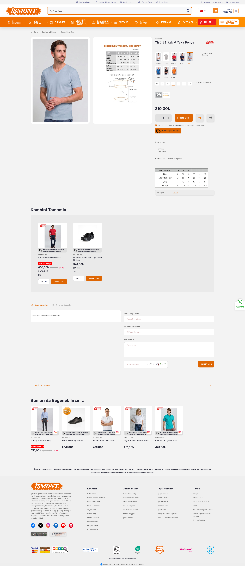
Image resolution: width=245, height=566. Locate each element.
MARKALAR (166, 22)
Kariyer (220, 2)
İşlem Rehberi (128, 518)
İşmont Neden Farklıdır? (96, 498)
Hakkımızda (207, 2)
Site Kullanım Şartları (130, 510)
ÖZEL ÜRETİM (143, 22)
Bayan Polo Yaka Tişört (104, 440)
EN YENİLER (188, 22)
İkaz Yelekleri (163, 506)
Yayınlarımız (91, 510)
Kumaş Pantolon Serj (41, 440)
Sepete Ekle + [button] (184, 118)
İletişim (195, 494)
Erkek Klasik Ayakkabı (72, 440)
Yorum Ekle (206, 364)
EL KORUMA (60, 22)
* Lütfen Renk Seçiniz (207, 54)
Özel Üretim (164, 2)
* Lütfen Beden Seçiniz (202, 82)
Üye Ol (229, 9)
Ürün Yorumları (41, 305)
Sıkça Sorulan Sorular (201, 502)
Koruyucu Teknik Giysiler (167, 514)
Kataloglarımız (128, 2)
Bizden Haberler (93, 506)
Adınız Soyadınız (131, 313)
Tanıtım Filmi (40, 534)
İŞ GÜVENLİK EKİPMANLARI (103, 22)
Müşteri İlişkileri (130, 488)
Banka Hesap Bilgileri (130, 494)
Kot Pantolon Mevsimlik (49, 257)
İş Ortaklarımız (92, 530)
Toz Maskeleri (163, 498)
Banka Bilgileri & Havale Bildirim (202, 515)
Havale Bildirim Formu (131, 498)
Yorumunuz (129, 340)
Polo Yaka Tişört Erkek (166, 440)
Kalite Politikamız (93, 502)
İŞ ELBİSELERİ (17, 22)
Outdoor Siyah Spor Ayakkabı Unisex (87, 258)
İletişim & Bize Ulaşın (107, 2)
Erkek (175, 193)
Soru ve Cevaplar (64, 305)
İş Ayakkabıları (163, 494)
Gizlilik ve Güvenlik (130, 502)
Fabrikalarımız (92, 522)
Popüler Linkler (165, 488)
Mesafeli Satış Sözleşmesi (203, 510)
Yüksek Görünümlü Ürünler (168, 518)
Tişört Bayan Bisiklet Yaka (136, 440)
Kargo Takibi (234, 2)
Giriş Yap (227, 12)
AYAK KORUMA (37, 22)
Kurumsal (92, 488)
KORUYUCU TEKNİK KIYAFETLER (81, 22)
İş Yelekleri (162, 510)
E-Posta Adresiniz (132, 326)
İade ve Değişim (129, 514)
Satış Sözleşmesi (129, 506)
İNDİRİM (207, 22)
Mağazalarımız (85, 2)
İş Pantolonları (163, 502)
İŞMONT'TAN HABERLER (231, 22)
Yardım (196, 488)
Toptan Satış (147, 2)
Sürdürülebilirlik (93, 518)
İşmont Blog (91, 514)
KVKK (195, 506)
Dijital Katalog (59, 534)
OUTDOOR (123, 22)
